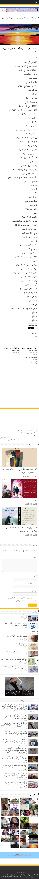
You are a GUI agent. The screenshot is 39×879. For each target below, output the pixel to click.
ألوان (27, 18)
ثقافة (31, 18)
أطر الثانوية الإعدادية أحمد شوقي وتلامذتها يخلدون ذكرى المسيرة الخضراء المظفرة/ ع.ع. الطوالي (15, 784)
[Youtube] (18, 872)
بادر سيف (35, 631)
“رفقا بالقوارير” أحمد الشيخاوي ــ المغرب (12, 439)
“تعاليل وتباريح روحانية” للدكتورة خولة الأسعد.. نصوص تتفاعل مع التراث (14, 668)
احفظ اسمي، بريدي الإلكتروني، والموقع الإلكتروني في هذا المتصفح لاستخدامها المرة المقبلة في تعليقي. (21, 599)
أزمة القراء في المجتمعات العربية (14, 651)
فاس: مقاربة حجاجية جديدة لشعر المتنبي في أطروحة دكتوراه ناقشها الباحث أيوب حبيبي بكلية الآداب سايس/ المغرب (14, 716)
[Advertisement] (19, 386)
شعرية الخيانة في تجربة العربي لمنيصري (31, 358)
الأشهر (29, 700)
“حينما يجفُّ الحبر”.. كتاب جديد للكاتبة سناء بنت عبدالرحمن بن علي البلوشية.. (21, 529)
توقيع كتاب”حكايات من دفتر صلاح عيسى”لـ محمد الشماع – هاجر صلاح (14, 660)
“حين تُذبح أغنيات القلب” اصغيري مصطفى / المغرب (12, 349)
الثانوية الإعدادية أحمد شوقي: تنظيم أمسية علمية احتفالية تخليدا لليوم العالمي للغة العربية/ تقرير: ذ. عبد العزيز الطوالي (14, 742)
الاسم (35, 576)
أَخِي (35, 500)
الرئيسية (35, 18)
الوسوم (16, 700)
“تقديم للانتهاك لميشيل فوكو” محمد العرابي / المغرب (16, 637)
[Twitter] (21, 872)
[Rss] (25, 872)
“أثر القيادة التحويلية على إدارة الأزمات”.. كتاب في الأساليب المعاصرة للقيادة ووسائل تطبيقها (26, 432)
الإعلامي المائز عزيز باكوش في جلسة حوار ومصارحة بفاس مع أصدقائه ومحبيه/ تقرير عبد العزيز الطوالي (20, 692)
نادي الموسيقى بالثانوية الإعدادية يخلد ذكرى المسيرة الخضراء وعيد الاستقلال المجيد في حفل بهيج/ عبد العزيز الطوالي (15, 775)
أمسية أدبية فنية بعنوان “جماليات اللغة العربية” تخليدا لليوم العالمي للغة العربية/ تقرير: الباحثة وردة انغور (14, 758)
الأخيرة (35, 700)
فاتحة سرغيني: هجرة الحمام (21, 643)
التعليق (34, 557)
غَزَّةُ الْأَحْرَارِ (24, 615)
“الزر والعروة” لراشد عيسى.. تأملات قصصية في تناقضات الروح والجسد (14, 624)
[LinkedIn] (19, 872)
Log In (36, 2)
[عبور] (19, 9)
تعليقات (23, 700)
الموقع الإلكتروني (32, 590)
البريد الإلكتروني (32, 583)
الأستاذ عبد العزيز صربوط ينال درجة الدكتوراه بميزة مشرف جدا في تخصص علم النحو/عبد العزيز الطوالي (14, 767)
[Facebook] (23, 872)
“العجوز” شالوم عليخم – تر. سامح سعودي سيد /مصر (29, 349)
